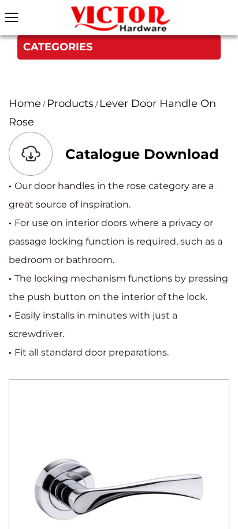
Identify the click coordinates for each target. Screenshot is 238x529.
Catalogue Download (142, 154)
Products (70, 103)
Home (25, 103)
